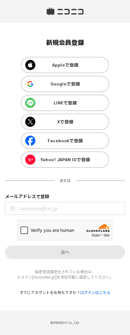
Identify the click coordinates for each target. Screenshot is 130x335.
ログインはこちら (95, 292)
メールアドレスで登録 (27, 196)
